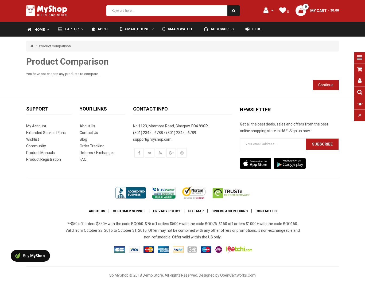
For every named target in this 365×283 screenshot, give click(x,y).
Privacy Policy (166, 211)
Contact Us (89, 133)
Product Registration (43, 159)
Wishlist (32, 139)
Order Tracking (92, 146)
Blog (83, 139)
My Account (36, 126)
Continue (325, 85)
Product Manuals (40, 153)
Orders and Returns (229, 211)
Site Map (196, 211)
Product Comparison (55, 46)
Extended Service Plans (46, 133)
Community (36, 146)
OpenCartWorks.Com (238, 275)
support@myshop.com (152, 139)
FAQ (83, 159)
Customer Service (129, 211)
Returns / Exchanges (97, 153)
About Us (87, 126)
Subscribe (322, 144)
